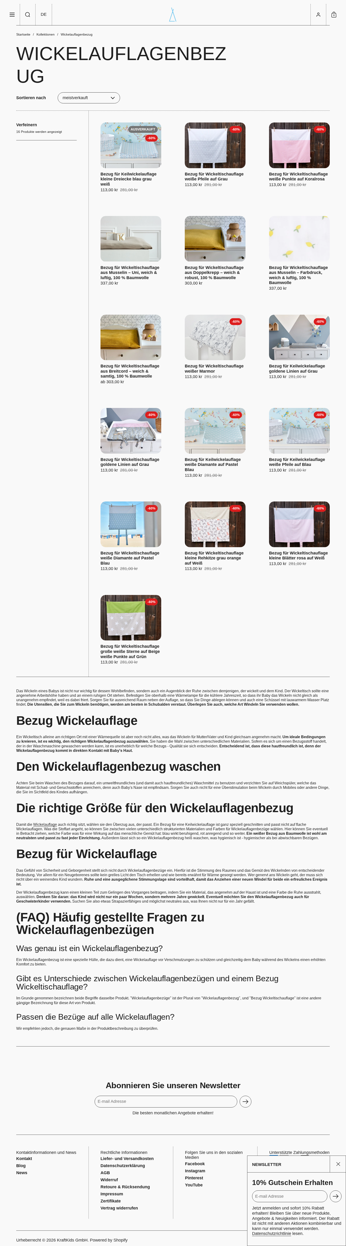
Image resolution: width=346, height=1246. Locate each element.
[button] (28, 14)
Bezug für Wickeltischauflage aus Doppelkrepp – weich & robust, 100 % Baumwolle (215, 253)
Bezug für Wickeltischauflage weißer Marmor (215, 349)
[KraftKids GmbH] (173, 15)
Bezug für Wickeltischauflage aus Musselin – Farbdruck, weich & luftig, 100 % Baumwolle (299, 253)
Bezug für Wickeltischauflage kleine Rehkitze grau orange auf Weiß (215, 536)
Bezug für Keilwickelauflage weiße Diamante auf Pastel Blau (215, 443)
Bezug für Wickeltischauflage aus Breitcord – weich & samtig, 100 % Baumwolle (131, 349)
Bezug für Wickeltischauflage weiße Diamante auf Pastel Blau (131, 536)
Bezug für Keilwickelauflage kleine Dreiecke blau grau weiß (131, 157)
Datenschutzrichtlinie (271, 1233)
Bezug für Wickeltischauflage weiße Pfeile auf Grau (215, 157)
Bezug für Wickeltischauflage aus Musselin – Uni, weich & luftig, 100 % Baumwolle (131, 253)
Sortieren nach (31, 97)
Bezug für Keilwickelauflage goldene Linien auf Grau (299, 349)
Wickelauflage (45, 825)
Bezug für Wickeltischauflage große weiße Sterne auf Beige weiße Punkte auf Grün (131, 630)
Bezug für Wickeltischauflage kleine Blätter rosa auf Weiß (299, 536)
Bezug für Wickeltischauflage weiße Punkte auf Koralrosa (299, 157)
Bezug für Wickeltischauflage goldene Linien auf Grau (131, 443)
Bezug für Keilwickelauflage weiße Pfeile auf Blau (299, 443)
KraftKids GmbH (72, 1240)
